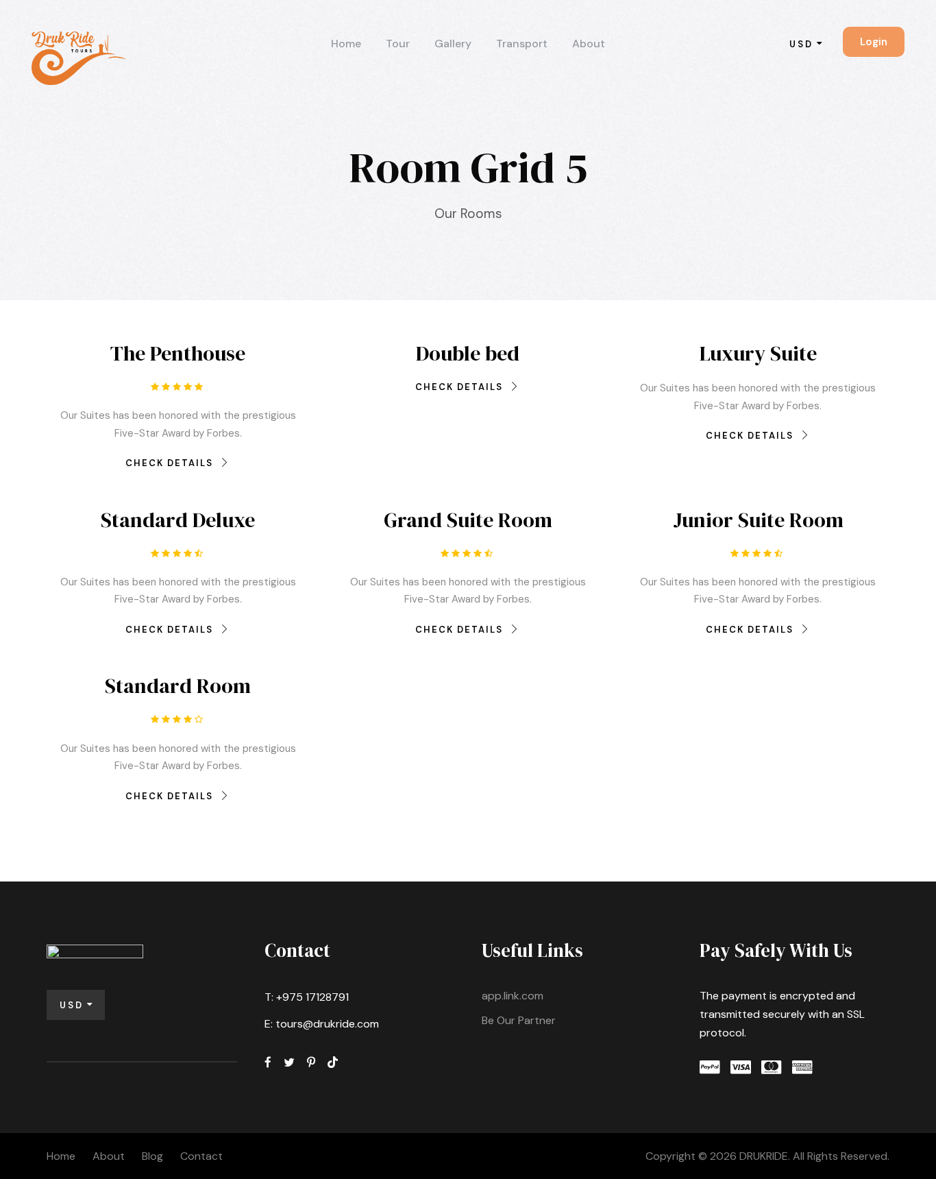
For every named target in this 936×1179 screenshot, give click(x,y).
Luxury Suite (758, 353)
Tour (398, 43)
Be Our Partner (519, 1020)
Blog (152, 1156)
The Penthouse (177, 353)
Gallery (452, 43)
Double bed (467, 353)
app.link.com (512, 995)
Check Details (169, 463)
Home (346, 43)
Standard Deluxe (178, 520)
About (588, 43)
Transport (521, 43)
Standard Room (178, 686)
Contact (201, 1156)
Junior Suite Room (758, 520)
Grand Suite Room (468, 520)
